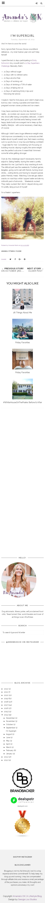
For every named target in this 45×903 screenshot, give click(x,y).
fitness (11, 251)
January (9, 754)
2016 (6, 708)
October (9, 724)
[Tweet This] (10, 259)
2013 (6, 757)
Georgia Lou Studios (27, 899)
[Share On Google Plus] (20, 259)
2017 (6, 705)
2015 (6, 712)
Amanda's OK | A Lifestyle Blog (27, 896)
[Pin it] (25, 259)
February (10, 750)
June (8, 737)
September (11, 728)
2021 (6, 692)
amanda (4, 251)
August (9, 734)
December (10, 718)
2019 (6, 699)
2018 (6, 702)
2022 (6, 689)
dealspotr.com (23, 806)
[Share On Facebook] (15, 259)
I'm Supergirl (11, 731)
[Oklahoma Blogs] (22, 837)
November (10, 721)
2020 (6, 695)
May (8, 741)
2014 (6, 715)
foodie (18, 251)
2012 (6, 760)
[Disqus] (22, 446)
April (8, 744)
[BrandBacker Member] (22, 792)
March (9, 747)
